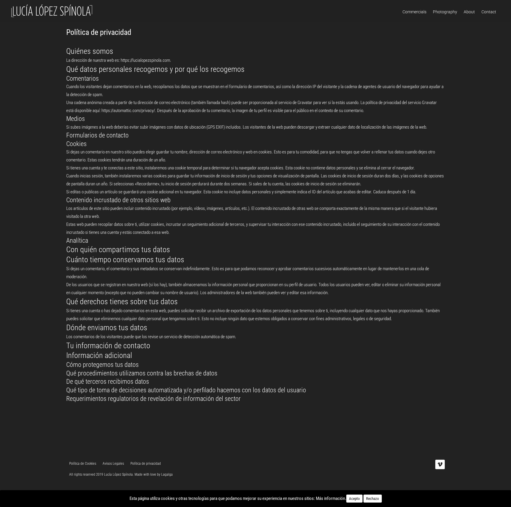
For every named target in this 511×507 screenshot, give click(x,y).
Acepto (354, 498)
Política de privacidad (145, 463)
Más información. (331, 498)
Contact (488, 12)
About (469, 12)
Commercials (414, 12)
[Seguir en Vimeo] (440, 464)
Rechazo (372, 498)
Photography (445, 12)
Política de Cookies (82, 463)
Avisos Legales (113, 463)
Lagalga (167, 474)
